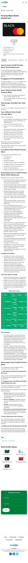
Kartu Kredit (10, 10)
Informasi (4, 60)
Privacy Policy (9, 540)
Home (5, 537)
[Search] (23, 2)
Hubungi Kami (18, 540)
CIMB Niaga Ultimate (21, 462)
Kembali (4, 6)
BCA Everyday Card (21, 454)
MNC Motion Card (7, 454)
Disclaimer (21, 537)
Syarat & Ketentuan (12, 60)
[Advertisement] (14, 480)
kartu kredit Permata (16, 81)
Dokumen (21, 60)
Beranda (3, 10)
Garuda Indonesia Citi (7, 462)
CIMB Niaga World (7, 469)
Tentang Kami (12, 537)
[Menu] (26, 2)
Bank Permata (12, 440)
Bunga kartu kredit (5, 108)
